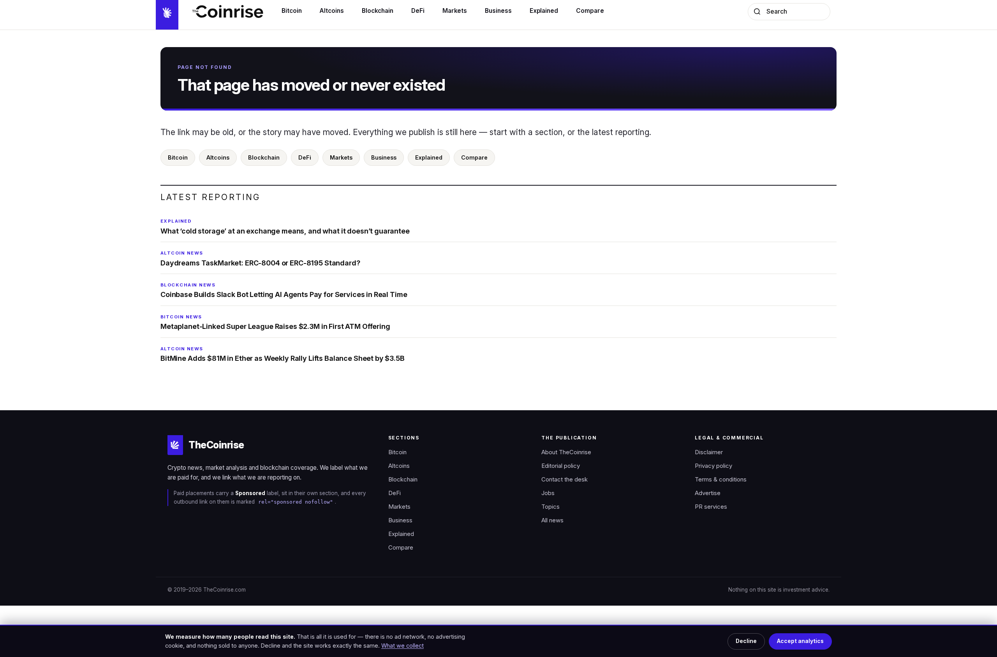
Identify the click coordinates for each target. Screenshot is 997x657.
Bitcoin (178, 157)
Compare (474, 157)
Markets (341, 157)
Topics (550, 506)
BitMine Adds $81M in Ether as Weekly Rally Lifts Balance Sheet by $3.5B (282, 354)
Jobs (548, 493)
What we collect (402, 645)
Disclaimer (709, 452)
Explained (428, 157)
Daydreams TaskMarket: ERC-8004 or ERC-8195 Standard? (260, 258)
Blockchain (264, 157)
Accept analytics (800, 641)
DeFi (304, 157)
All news (552, 520)
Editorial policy (560, 465)
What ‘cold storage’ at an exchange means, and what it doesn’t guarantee (285, 226)
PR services (711, 506)
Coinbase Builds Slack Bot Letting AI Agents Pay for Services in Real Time (283, 290)
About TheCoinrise (566, 452)
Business (383, 157)
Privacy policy (713, 465)
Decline (746, 641)
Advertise (707, 493)
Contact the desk (564, 479)
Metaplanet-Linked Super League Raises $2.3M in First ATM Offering (275, 322)
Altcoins (217, 157)
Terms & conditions (721, 479)
